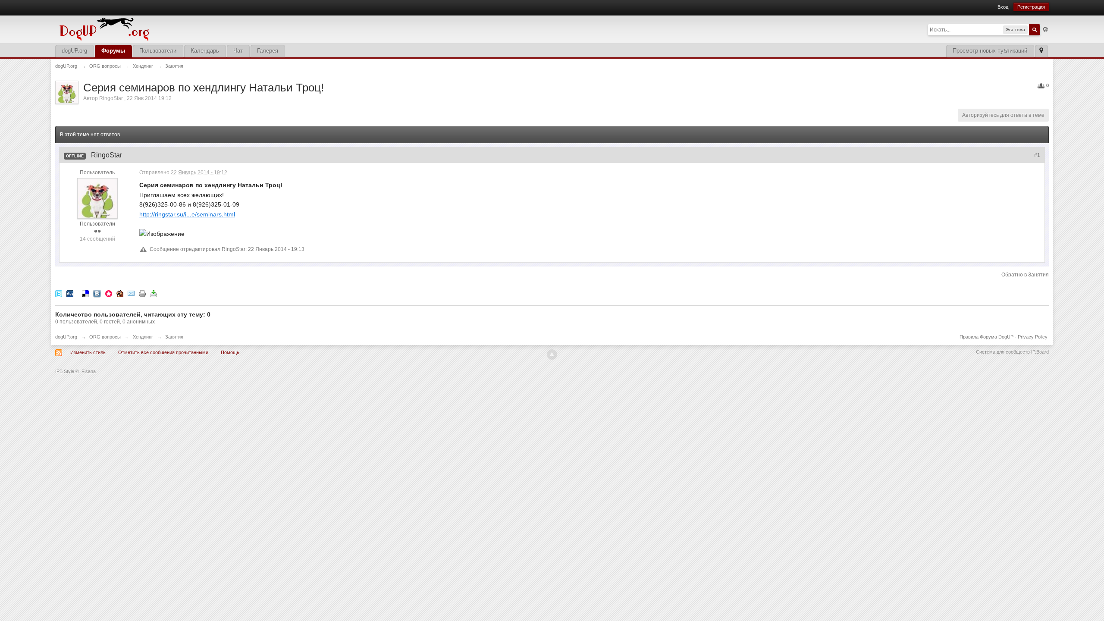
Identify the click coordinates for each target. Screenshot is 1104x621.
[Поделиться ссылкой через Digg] (69, 293)
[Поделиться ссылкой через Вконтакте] (97, 293)
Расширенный (1045, 29)
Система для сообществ (1003, 351)
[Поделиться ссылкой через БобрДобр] (119, 293)
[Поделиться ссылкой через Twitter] (58, 293)
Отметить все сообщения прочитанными (163, 352)
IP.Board (1040, 351)
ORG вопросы (105, 336)
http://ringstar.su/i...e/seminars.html (187, 214)
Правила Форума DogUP (986, 336)
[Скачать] (153, 293)
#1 (1037, 155)
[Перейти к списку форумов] (163, 28)
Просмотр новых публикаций (990, 50)
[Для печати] (142, 293)
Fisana (89, 371)
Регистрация (1031, 6)
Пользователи (157, 50)
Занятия (174, 336)
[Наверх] (552, 354)
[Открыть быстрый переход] (1041, 51)
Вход (1002, 6)
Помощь (230, 352)
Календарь (205, 50)
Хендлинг (143, 336)
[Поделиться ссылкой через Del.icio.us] (85, 293)
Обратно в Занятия (1025, 275)
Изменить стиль (88, 352)
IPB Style (64, 371)
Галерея (267, 50)
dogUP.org (74, 50)
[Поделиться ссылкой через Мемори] (108, 293)
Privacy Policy (1033, 336)
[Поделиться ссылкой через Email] (131, 293)
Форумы (113, 50)
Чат (238, 50)
